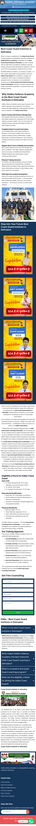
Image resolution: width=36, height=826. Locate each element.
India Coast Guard (23, 568)
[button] (5, 30)
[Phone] (31, 821)
